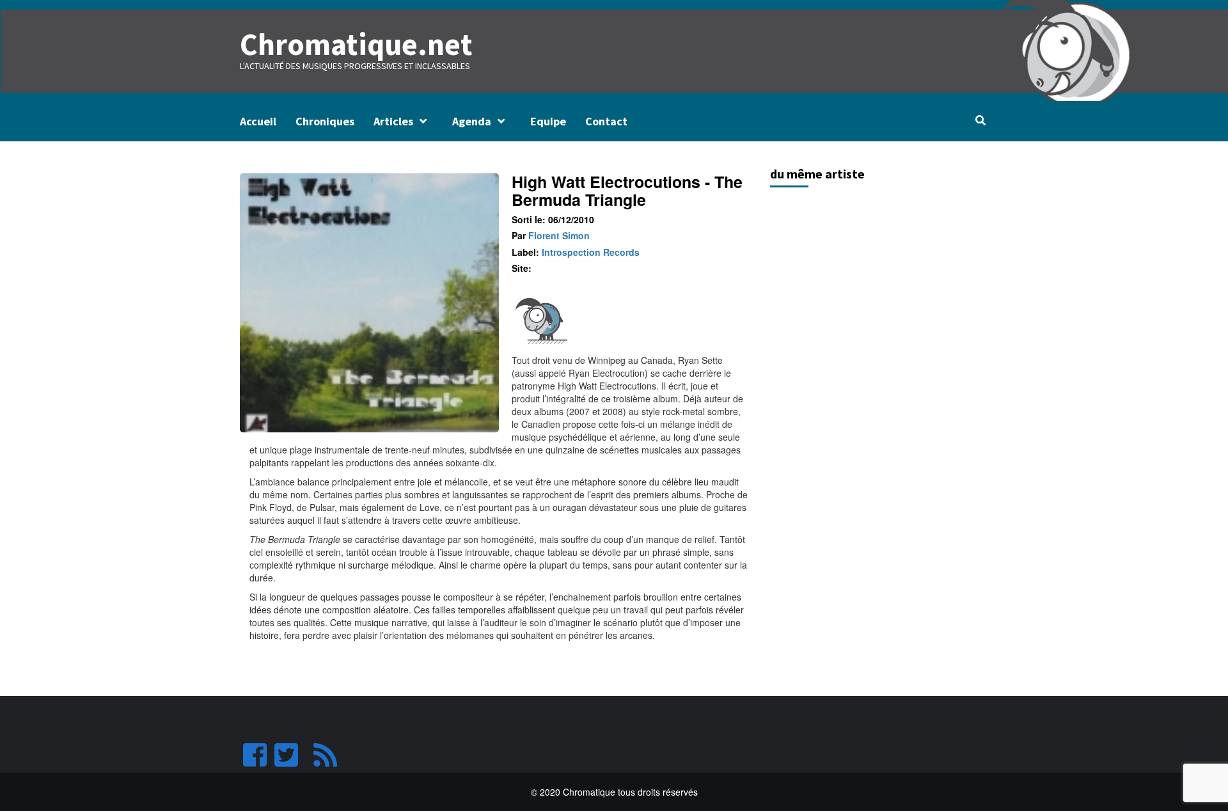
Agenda (471, 121)
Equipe (548, 121)
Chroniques (324, 121)
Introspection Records (591, 252)
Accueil (258, 121)
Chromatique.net (356, 44)
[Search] (980, 120)
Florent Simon (559, 235)
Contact (606, 121)
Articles (393, 121)
